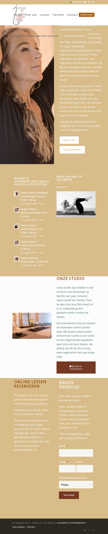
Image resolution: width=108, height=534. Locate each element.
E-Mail (63, 461)
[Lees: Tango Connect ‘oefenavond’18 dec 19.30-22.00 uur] (16, 210)
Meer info (69, 140)
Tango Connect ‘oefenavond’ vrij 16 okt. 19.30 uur (32, 245)
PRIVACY (31, 527)
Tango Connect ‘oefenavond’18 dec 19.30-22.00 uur (34, 213)
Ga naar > (62, 187)
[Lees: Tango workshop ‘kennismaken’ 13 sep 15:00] (16, 259)
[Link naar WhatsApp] (89, 2)
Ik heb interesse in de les (73, 477)
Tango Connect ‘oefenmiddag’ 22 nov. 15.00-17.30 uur (31, 229)
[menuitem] (17, 14)
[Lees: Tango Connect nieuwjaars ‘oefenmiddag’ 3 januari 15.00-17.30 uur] (16, 193)
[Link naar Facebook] (93, 2)
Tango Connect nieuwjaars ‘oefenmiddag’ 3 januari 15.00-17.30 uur (34, 196)
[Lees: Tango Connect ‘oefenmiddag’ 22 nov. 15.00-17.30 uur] (16, 226)
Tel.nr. (79, 461)
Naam (63, 446)
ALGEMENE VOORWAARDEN (71, 522)
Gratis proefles (72, 149)
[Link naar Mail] (85, 2)
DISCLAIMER (18, 527)
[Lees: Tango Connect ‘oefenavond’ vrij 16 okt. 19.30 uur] (16, 242)
